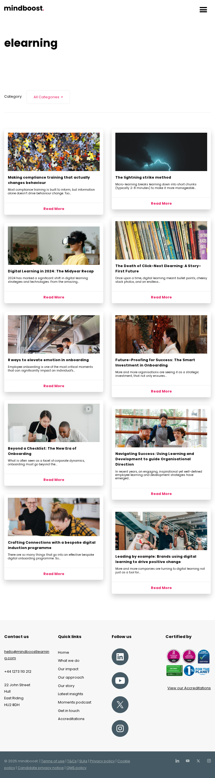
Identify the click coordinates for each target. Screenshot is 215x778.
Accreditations (71, 718)
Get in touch (69, 710)
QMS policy (76, 767)
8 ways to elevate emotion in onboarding (48, 360)
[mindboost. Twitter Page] (198, 761)
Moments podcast (74, 702)
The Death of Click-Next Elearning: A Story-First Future (158, 268)
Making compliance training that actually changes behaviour (49, 180)
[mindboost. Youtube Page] (188, 761)
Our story (66, 685)
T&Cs (72, 761)
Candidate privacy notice (41, 767)
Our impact (68, 669)
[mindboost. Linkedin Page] (177, 761)
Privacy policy (102, 761)
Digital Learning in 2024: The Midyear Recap (51, 271)
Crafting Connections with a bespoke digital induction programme (51, 545)
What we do (69, 660)
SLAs (83, 761)
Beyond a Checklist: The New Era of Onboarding (42, 451)
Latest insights (70, 693)
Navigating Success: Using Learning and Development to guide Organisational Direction (154, 459)
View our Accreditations (189, 688)
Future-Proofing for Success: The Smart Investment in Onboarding (155, 363)
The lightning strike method (143, 177)
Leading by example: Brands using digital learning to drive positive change (155, 559)
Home (63, 652)
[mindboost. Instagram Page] (209, 761)
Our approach (71, 677)
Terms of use (53, 761)
